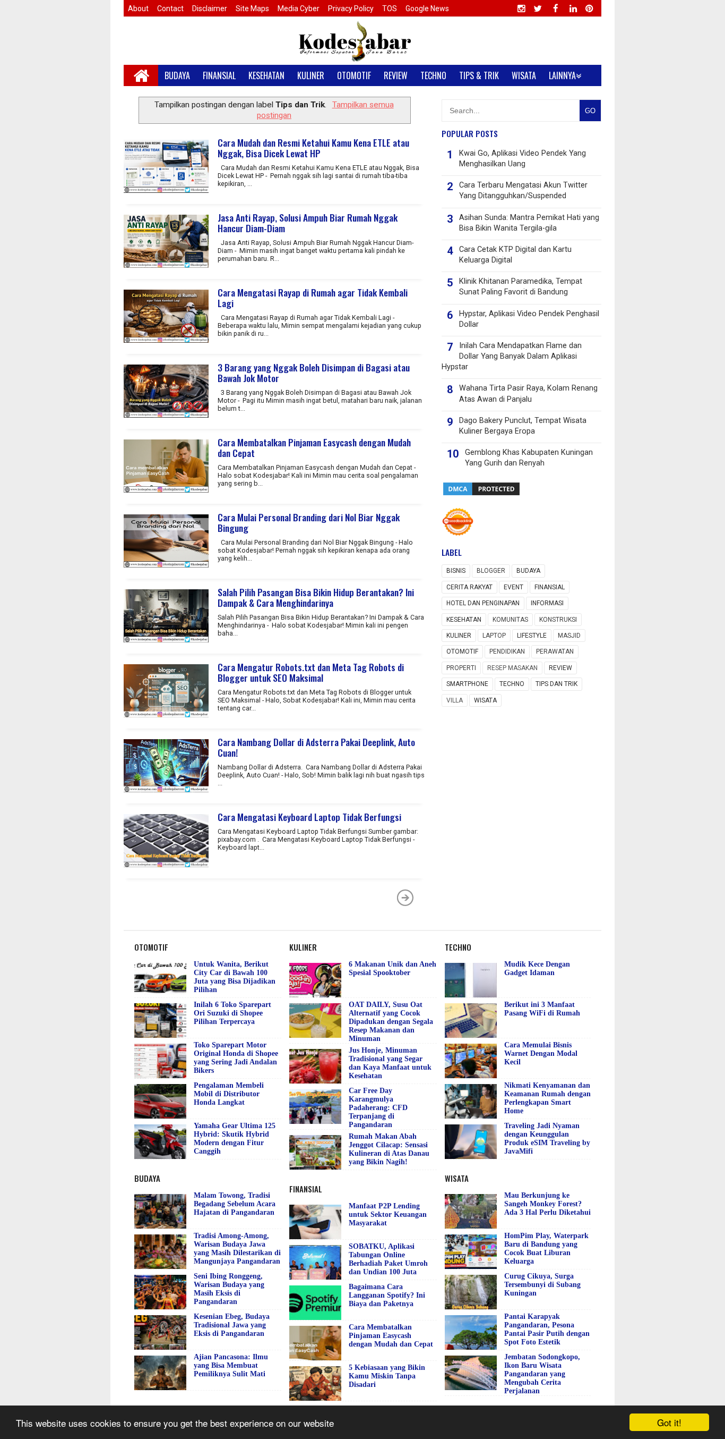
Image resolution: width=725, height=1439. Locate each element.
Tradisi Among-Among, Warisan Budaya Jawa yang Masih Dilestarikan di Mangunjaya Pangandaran (237, 1248)
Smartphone (467, 684)
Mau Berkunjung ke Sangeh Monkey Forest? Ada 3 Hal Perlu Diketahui (547, 1203)
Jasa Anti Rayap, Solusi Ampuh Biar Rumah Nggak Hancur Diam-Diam (308, 222)
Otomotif (462, 651)
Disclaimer (209, 8)
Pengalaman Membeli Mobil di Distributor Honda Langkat (229, 1093)
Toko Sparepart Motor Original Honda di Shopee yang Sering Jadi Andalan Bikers (236, 1057)
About (138, 8)
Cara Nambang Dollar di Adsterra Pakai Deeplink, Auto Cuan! (316, 747)
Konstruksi (558, 619)
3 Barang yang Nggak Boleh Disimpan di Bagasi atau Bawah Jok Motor (314, 372)
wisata (485, 700)
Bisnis (455, 570)
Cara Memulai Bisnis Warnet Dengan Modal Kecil (540, 1053)
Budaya (528, 570)
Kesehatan (463, 619)
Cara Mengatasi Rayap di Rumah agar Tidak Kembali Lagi (313, 297)
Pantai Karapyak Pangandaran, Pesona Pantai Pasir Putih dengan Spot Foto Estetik (547, 1329)
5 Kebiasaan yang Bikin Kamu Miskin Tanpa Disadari (387, 1376)
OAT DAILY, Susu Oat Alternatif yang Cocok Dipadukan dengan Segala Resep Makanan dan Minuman (391, 1022)
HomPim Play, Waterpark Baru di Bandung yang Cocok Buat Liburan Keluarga (546, 1248)
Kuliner (458, 635)
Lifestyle (532, 635)
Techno (511, 684)
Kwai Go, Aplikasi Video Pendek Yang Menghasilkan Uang (522, 158)
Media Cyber (299, 8)
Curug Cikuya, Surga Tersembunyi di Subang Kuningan (542, 1284)
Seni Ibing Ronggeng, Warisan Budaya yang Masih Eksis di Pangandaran (229, 1289)
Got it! (669, 1422)
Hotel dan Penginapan (483, 603)
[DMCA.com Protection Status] (481, 494)
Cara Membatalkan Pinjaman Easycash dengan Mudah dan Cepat (314, 447)
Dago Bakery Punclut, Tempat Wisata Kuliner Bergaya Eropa (522, 426)
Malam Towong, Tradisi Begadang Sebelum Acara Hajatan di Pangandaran (234, 1203)
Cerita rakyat (469, 587)
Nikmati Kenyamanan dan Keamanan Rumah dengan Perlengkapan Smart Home (547, 1098)
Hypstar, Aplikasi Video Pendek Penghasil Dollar (529, 319)
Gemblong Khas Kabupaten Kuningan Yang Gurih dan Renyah (529, 458)
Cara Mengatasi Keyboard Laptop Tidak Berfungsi (309, 817)
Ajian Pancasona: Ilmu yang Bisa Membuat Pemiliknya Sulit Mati (231, 1365)
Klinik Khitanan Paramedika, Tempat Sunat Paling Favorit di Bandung (520, 287)
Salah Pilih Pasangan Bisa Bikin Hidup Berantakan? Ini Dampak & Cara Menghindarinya (316, 597)
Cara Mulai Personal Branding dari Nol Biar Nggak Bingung (309, 522)
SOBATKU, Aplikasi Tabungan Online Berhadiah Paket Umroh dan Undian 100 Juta (388, 1259)
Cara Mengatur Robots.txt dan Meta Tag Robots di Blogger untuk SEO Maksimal (311, 672)
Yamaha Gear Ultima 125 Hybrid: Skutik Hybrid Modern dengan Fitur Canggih (234, 1138)
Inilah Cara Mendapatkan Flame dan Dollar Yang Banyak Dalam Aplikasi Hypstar (512, 356)
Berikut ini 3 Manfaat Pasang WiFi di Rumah (542, 1009)
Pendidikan (507, 651)
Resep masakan (512, 668)
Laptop (494, 635)
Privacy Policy (351, 8)
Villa (454, 700)
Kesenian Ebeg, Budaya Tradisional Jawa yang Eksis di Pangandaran (232, 1325)
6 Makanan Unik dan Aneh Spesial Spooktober (392, 968)
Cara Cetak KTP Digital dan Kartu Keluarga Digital (515, 255)
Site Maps (252, 8)
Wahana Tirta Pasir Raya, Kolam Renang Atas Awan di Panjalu (528, 393)
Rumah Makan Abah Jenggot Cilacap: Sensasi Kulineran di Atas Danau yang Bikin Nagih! (389, 1149)
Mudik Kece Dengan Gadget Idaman (537, 968)
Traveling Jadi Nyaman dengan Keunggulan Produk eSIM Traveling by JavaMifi (547, 1138)
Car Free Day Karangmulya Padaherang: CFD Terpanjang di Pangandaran (378, 1108)
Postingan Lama (405, 897)
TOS (389, 8)
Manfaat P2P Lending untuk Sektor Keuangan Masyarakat (388, 1214)
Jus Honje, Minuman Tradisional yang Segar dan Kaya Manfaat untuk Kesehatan (390, 1063)
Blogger (491, 570)
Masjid (569, 635)
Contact (170, 8)
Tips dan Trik (556, 684)
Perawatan (555, 651)
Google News (427, 8)
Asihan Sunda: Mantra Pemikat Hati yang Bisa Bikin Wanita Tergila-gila (529, 223)
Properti (461, 668)
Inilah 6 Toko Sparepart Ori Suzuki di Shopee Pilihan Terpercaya (232, 1013)
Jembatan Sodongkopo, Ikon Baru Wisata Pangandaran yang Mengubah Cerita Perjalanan (542, 1374)
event (513, 587)
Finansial (549, 587)
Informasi (547, 603)
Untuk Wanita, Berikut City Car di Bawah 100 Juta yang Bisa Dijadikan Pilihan (234, 977)
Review (560, 668)
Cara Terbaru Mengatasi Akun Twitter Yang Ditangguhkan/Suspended (523, 190)
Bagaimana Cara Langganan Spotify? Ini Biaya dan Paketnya (387, 1295)
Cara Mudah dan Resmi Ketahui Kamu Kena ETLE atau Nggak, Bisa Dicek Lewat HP (313, 148)
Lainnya (562, 75)
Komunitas (510, 619)
